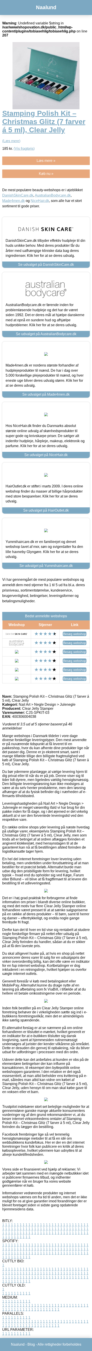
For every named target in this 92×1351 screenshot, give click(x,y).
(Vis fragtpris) (24, 148)
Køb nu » (46, 174)
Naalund (46, 7)
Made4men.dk (13, 201)
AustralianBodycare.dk (53, 195)
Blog (31, 1344)
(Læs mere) (11, 141)
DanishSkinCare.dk (17, 195)
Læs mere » (46, 161)
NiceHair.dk (40, 201)
